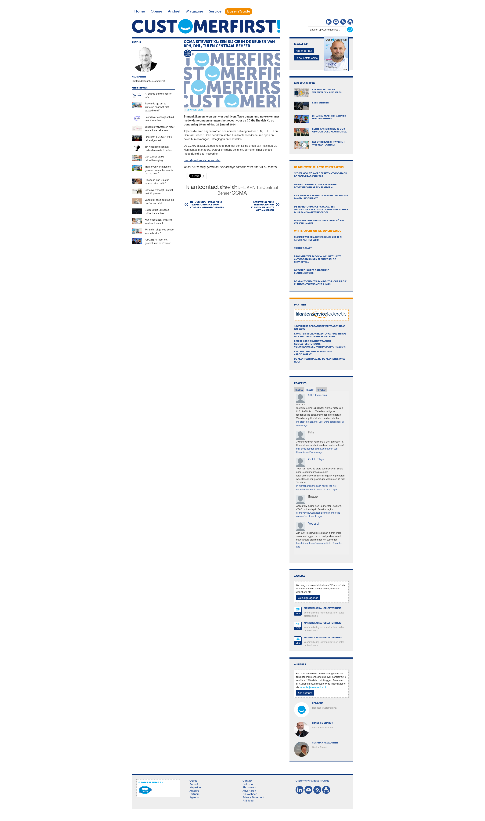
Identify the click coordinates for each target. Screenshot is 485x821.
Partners (194, 794)
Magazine (194, 11)
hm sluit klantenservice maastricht (313, 542)
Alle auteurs (305, 693)
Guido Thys (316, 459)
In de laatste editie (307, 58)
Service (215, 11)
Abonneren (249, 787)
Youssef (313, 523)
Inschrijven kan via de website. (202, 160)
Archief (174, 11)
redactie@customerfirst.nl (313, 687)
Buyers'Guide (238, 11)
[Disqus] (232, 263)
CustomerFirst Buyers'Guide (312, 780)
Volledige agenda (308, 598)
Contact (247, 780)
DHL (242, 187)
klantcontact (202, 186)
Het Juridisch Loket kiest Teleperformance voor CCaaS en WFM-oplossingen (207, 205)
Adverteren (249, 791)
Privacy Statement (253, 797)
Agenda (194, 797)
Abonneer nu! (304, 50)
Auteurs (194, 791)
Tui (259, 187)
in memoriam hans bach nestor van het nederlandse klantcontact (316, 487)
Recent (310, 390)
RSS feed (247, 800)
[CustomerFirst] (206, 26)
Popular (321, 390)
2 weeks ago (315, 452)
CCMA (239, 192)
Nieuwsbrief (249, 794)
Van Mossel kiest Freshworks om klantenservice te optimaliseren (262, 206)
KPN (251, 187)
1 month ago (330, 489)
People (299, 390)
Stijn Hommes (317, 395)
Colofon (247, 784)
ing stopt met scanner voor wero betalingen (318, 421)
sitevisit (228, 186)
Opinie (156, 11)
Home (139, 11)
